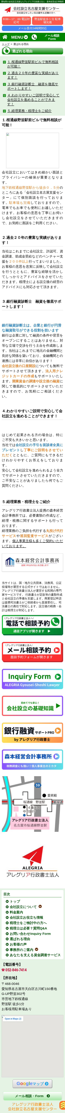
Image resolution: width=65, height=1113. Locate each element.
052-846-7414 (16, 970)
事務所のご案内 (21, 950)
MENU (17, 37)
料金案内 (16, 912)
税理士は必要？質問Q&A (28, 928)
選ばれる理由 (20, 939)
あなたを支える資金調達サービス (35, 955)
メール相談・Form (29, 1096)
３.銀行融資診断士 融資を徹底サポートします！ (32, 86)
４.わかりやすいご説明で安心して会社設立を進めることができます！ (33, 99)
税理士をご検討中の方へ (28, 923)
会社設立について (23, 907)
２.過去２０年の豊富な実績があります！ (33, 75)
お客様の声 (18, 944)
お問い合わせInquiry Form (30, 933)
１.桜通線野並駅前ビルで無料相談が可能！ (32, 64)
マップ (30, 1083)
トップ (5, 44)
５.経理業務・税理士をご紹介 (29, 111)
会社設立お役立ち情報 (26, 917)
